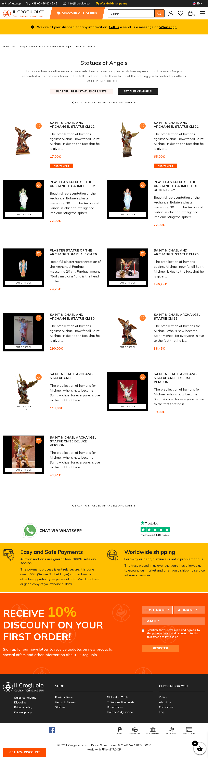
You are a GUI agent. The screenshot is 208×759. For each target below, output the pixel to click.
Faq (161, 712)
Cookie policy (23, 712)
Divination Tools (117, 697)
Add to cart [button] (61, 166)
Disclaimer (21, 702)
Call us (114, 27)
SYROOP (115, 749)
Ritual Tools (115, 707)
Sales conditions (25, 697)
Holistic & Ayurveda (120, 712)
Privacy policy (23, 707)
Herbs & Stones (65, 702)
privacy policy (161, 633)
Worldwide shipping (113, 3)
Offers (163, 697)
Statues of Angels (138, 91)
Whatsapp (168, 27)
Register (160, 648)
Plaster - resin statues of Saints (81, 91)
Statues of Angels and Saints (47, 46)
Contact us (166, 707)
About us (165, 702)
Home (7, 46)
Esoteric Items (64, 697)
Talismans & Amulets (120, 702)
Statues (18, 46)
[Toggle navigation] (202, 13)
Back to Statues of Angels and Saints (105, 102)
